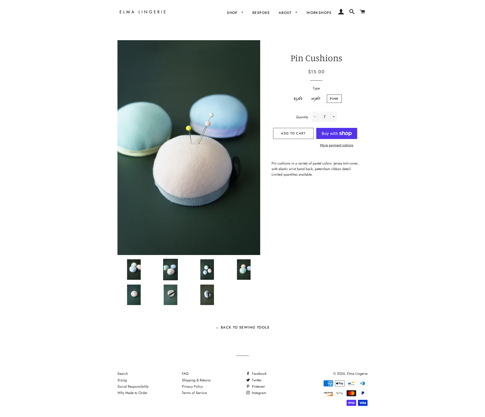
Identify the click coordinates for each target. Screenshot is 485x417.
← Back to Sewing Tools (242, 327)
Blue (298, 98)
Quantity (302, 117)
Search (122, 373)
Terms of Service (194, 392)
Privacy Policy (192, 386)
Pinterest (257, 386)
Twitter (256, 380)
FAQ (185, 373)
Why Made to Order (132, 392)
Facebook (258, 373)
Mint (316, 98)
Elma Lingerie (357, 373)
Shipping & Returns (196, 380)
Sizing (122, 380)
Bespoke (261, 12)
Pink (334, 98)
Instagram (258, 392)
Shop (233, 12)
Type (316, 88)
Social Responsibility (133, 386)
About (286, 12)
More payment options (336, 145)
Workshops (319, 12)
